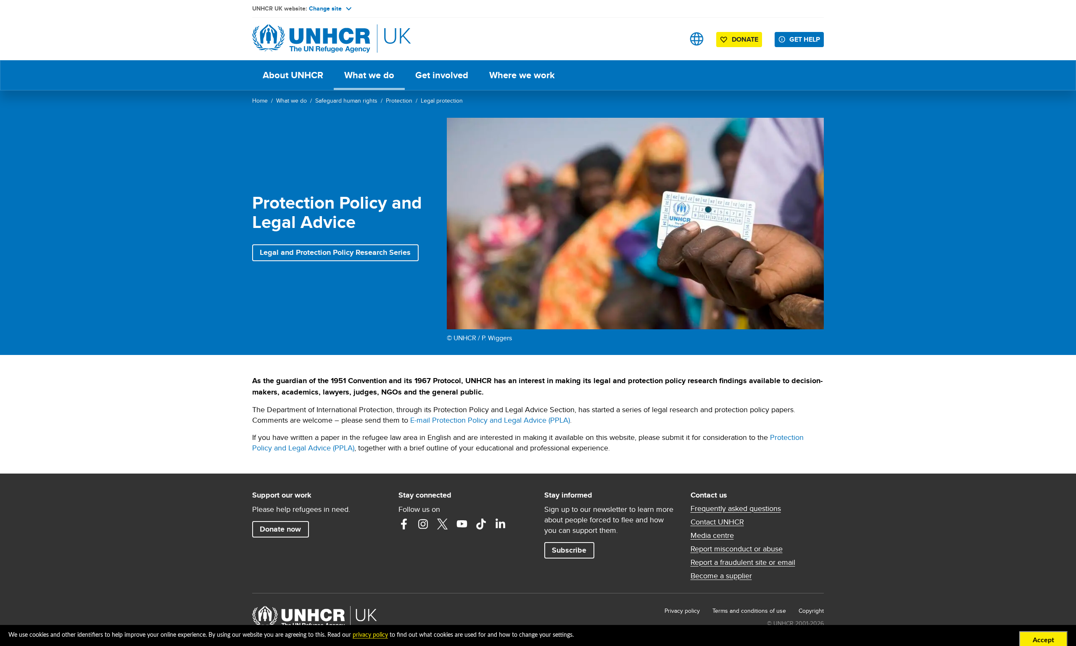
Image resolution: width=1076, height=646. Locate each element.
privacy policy (370, 635)
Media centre (712, 535)
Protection (399, 100)
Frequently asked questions (736, 508)
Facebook (403, 524)
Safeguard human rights (346, 100)
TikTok (481, 524)
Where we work (522, 75)
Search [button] (670, 39)
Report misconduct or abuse (737, 548)
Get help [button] (804, 39)
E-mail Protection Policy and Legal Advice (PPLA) (490, 420)
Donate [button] (745, 39)
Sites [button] (697, 39)
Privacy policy (682, 610)
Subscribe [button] (569, 550)
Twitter (442, 524)
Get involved (441, 75)
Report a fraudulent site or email (743, 562)
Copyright (811, 610)
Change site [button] (325, 8)
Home (260, 100)
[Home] (311, 39)
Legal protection (442, 100)
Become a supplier (721, 575)
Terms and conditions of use (749, 610)
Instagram (423, 524)
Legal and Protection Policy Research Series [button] (335, 252)
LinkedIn (500, 524)
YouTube (461, 524)
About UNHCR (293, 75)
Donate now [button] (280, 529)
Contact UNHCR (717, 522)
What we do (369, 75)
